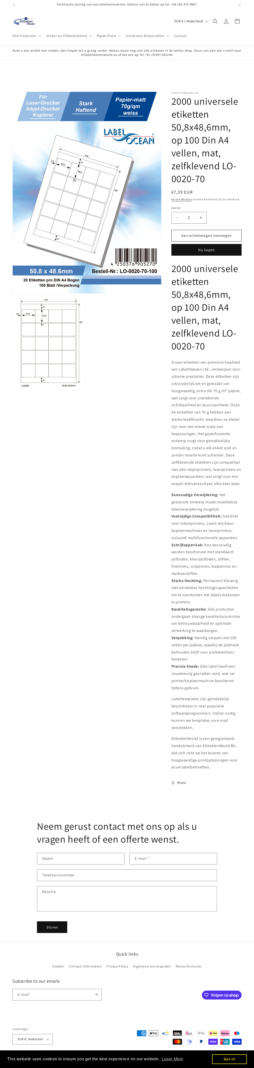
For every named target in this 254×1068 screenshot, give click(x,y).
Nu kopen (206, 249)
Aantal (176, 208)
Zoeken (58, 966)
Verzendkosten (181, 199)
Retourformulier (189, 966)
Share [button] (181, 782)
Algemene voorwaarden (152, 966)
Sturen (52, 927)
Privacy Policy (117, 966)
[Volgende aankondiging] (239, 4)
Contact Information (85, 966)
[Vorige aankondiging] (14, 4)
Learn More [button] (172, 1059)
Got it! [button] (229, 1059)
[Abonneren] (96, 994)
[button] (26, 36)
